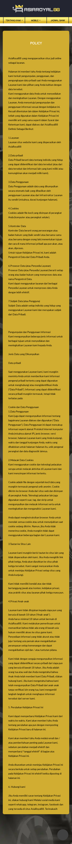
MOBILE (35, 20)
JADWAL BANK (58, 20)
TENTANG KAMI (13, 20)
